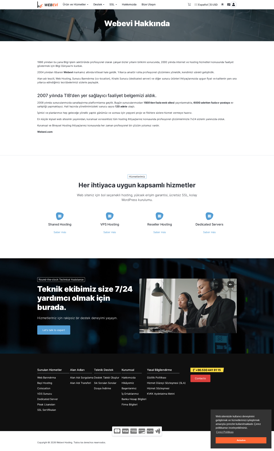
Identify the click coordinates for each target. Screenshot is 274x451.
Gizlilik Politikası (156, 377)
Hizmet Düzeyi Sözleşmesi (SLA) (166, 382)
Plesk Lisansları (46, 404)
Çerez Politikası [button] (224, 432)
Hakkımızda (128, 377)
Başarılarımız (129, 388)
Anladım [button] (241, 440)
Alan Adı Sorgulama (81, 377)
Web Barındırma (46, 377)
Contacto (200, 378)
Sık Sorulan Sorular (105, 382)
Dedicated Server (47, 399)
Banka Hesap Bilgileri (134, 399)
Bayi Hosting (44, 382)
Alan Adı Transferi (80, 382)
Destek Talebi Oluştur (106, 377)
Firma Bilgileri (129, 404)
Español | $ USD (208, 4)
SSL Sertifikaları (46, 409)
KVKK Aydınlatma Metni (161, 393)
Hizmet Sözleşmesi (158, 388)
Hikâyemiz (128, 382)
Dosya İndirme (102, 388)
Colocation (43, 388)
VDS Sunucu (44, 393)
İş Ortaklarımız (130, 393)
